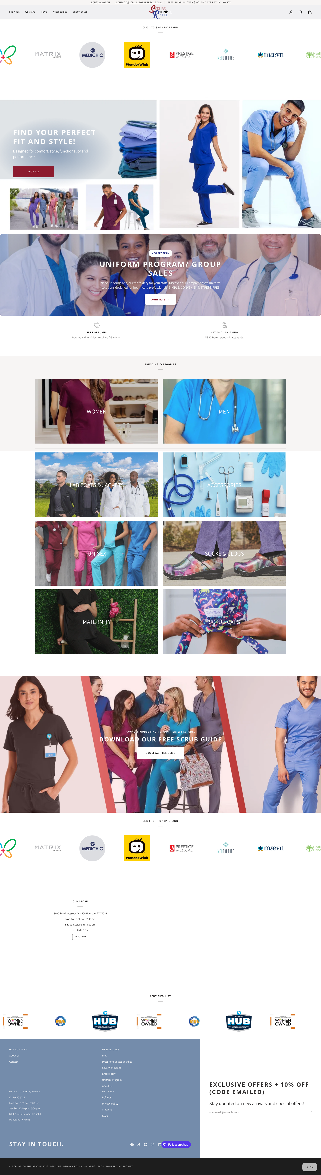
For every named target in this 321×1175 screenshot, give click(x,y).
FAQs (105, 1115)
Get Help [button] (108, 1091)
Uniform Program (112, 1080)
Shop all (33, 171)
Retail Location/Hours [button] (24, 1091)
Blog (104, 1055)
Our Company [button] (18, 1049)
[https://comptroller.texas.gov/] (75, 1021)
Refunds (106, 1097)
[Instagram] (152, 1144)
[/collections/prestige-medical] (92, 55)
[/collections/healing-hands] (225, 55)
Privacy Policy (110, 1103)
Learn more (158, 299)
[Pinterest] (145, 1144)
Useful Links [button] (110, 1049)
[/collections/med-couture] (136, 55)
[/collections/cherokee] (270, 55)
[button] (15, 12)
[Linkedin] (159, 1144)
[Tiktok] (138, 1144)
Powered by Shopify (119, 1166)
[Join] (309, 1112)
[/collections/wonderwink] (47, 55)
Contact (13, 1061)
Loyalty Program (111, 1067)
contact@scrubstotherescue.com (138, 2)
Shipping (107, 1109)
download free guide (160, 753)
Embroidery (109, 1073)
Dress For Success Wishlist (117, 1061)
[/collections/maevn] (181, 55)
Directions (80, 936)
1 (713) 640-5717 (100, 2)
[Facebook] (132, 1144)
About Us (14, 1055)
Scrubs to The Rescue (27, 1166)
